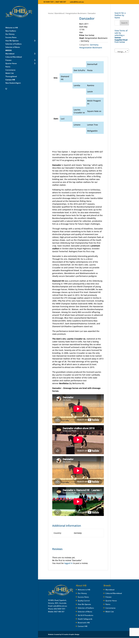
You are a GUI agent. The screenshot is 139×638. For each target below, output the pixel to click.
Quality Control (84, 600)
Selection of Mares (12, 47)
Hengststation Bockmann (76, 13)
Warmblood (9, 54)
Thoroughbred (11, 77)
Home (50, 13)
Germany (94, 44)
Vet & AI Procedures (85, 615)
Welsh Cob (9, 73)
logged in (68, 563)
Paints (7, 67)
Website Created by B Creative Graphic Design (63, 634)
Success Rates (11, 37)
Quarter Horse (11, 64)
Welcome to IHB (11, 28)
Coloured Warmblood (13, 57)
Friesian (8, 60)
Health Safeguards (85, 619)
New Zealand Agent (13, 83)
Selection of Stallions (13, 44)
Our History (9, 34)
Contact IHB (82, 626)
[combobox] (122, 50)
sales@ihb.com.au (60, 606)
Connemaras (10, 70)
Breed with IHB (84, 622)
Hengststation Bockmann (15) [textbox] (122, 51)
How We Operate (12, 41)
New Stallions (10, 31)
